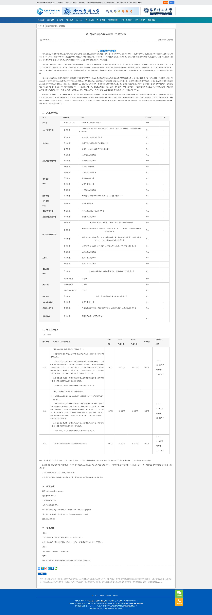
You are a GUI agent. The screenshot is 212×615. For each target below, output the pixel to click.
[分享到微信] (56, 568)
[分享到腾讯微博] (49, 568)
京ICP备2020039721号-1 (130, 601)
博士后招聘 (101, 20)
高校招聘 (50, 20)
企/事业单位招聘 (126, 20)
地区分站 (79, 20)
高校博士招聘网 (51, 26)
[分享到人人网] (52, 568)
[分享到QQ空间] (42, 568)
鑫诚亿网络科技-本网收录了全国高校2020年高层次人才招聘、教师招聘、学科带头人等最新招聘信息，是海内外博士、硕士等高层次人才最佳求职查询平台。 (90, 2)
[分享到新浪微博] (45, 568)
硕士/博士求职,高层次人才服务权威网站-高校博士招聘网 (106, 608)
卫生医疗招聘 (140, 20)
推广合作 (94, 595)
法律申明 (108, 595)
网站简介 (115, 595)
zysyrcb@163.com (56, 510)
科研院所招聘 (113, 20)
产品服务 (101, 595)
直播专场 (69, 20)
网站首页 (41, 20)
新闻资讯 (151, 20)
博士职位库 (89, 20)
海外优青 (60, 20)
